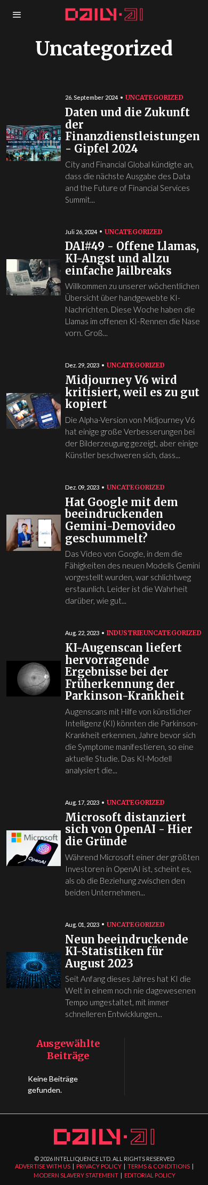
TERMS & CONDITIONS (158, 1166)
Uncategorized (154, 97)
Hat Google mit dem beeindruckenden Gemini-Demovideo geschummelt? (121, 521)
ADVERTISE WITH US (42, 1166)
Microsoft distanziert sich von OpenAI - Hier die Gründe (129, 830)
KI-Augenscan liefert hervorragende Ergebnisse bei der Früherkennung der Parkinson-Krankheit (125, 672)
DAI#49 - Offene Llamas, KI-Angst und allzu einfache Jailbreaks (132, 259)
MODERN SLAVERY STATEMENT (76, 1175)
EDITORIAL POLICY (149, 1175)
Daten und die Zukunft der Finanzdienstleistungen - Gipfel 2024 (132, 131)
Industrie (125, 633)
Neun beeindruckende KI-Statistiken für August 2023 (126, 952)
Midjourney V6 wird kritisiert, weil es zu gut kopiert (132, 392)
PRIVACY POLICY (99, 1166)
